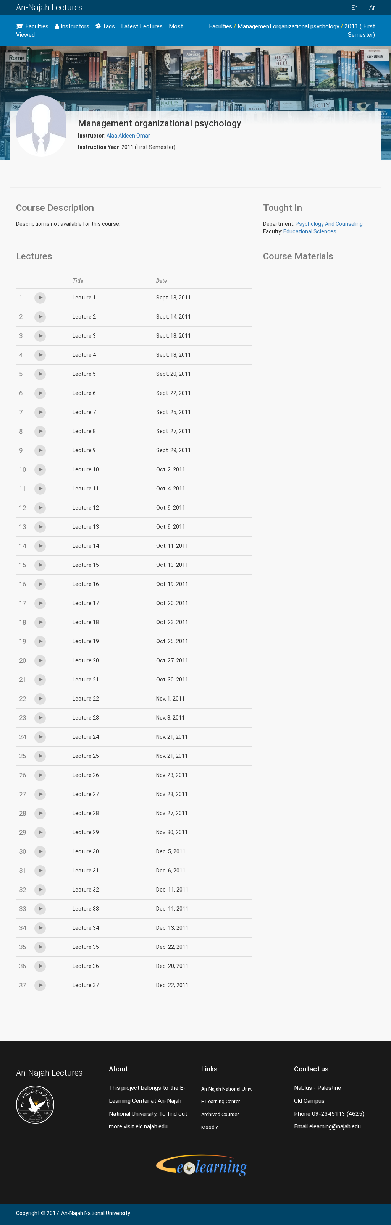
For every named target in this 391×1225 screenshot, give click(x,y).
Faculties (36, 26)
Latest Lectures (142, 26)
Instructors (74, 26)
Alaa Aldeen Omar (128, 136)
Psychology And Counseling (329, 224)
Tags (108, 26)
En (355, 7)
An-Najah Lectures (49, 7)
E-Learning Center (220, 1101)
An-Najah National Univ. (226, 1089)
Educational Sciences (309, 231)
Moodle (209, 1127)
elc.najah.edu (152, 1126)
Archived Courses (220, 1114)
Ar (372, 7)
